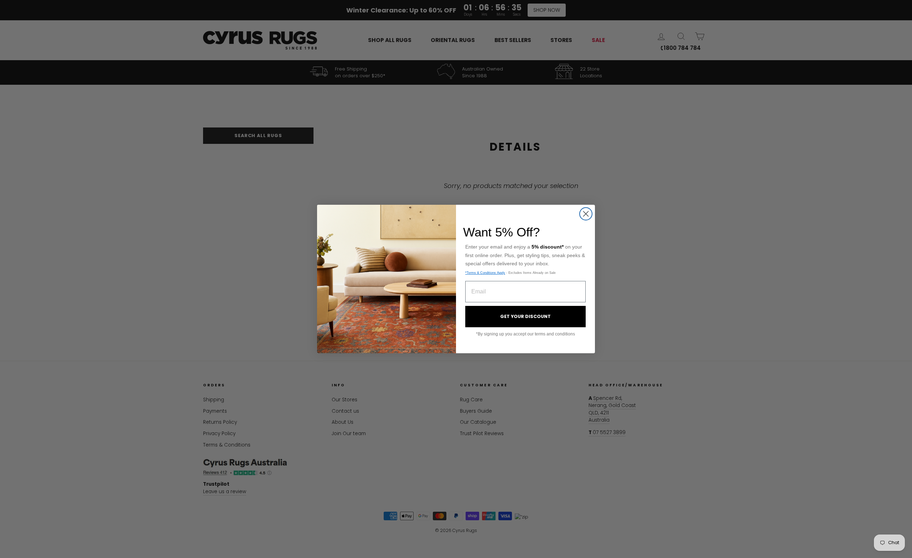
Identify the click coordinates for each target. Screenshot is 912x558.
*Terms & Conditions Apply (485, 273)
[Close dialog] (586, 214)
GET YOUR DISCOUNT (525, 316)
